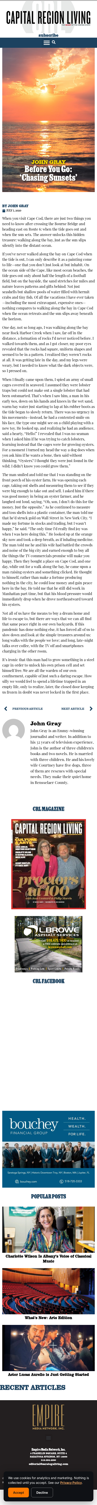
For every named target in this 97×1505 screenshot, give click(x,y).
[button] (47, 43)
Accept (18, 1492)
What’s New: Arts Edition (48, 1317)
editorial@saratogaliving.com (48, 1464)
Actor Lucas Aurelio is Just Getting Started (48, 1374)
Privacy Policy (71, 1482)
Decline (42, 1492)
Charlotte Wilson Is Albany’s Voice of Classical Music (48, 1259)
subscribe (48, 35)
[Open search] (53, 42)
